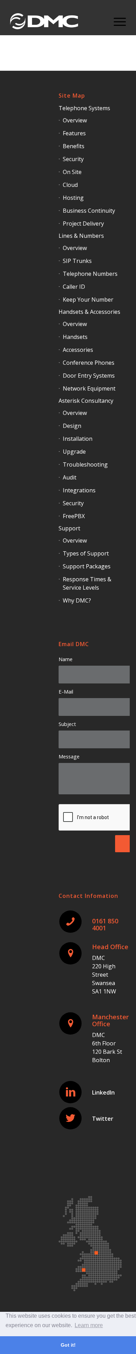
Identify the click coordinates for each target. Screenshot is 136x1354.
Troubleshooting (85, 464)
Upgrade (74, 451)
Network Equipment (89, 388)
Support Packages (87, 566)
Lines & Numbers (81, 236)
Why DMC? (77, 600)
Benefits (73, 146)
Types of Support (86, 553)
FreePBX (74, 516)
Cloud (70, 185)
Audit (69, 477)
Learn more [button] (89, 1325)
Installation (77, 438)
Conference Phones (88, 362)
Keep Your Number (88, 299)
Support (69, 528)
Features (74, 133)
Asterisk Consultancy (86, 400)
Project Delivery (83, 223)
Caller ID (74, 286)
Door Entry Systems (89, 375)
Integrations (79, 490)
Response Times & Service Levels (87, 583)
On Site (72, 172)
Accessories (78, 350)
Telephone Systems (84, 108)
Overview (75, 120)
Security (73, 159)
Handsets (75, 337)
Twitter (102, 1118)
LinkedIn (103, 1092)
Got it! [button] (68, 1345)
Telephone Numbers (90, 274)
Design (72, 426)
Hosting (73, 198)
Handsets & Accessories (89, 312)
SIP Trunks (77, 261)
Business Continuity (89, 210)
